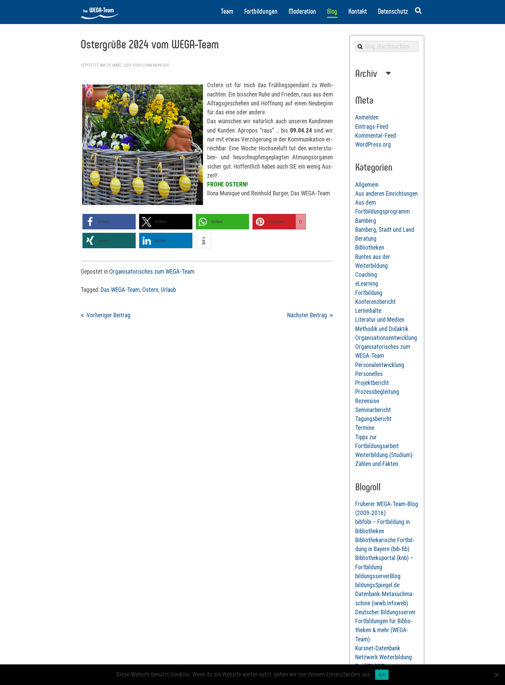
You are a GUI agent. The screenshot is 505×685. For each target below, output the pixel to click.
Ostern (150, 289)
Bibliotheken (369, 247)
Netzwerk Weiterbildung (383, 657)
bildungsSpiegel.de (377, 585)
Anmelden (367, 117)
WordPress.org (373, 144)
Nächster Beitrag (307, 315)
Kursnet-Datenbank (377, 648)
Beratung (366, 238)
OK (382, 674)
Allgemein (367, 184)
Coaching (366, 274)
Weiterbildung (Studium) (384, 455)
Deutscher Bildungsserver (385, 612)
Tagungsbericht (373, 418)
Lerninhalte (368, 310)
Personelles (369, 373)
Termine (364, 427)
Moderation (302, 11)
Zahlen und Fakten (376, 463)
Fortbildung (368, 292)
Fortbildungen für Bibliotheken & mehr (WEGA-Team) (384, 630)
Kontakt (357, 11)
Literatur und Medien (379, 319)
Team (227, 11)
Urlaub (168, 289)
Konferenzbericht (375, 301)
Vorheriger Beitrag (109, 315)
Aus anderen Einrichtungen (386, 193)
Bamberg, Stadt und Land (384, 229)
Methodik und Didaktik (381, 329)
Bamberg (365, 220)
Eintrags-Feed (371, 126)
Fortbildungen (261, 11)
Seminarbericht (373, 410)
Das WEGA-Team (120, 289)
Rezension (367, 401)
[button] (109, 221)
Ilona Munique (155, 65)
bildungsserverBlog (378, 576)
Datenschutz (393, 11)
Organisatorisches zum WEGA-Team (151, 271)
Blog (332, 11)
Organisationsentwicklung (386, 337)
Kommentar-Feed (375, 135)
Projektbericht (372, 382)
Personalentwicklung (379, 365)
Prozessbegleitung (377, 391)
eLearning (366, 283)
